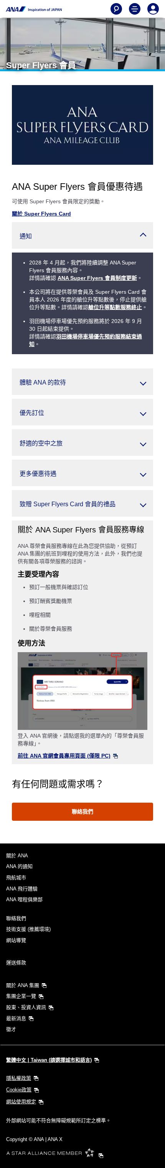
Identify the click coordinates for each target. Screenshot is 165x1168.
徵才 (11, 1029)
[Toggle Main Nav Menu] (134, 9)
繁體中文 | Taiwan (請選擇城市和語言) (49, 1060)
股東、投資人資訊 (26, 1007)
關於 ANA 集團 (22, 985)
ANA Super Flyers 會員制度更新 (97, 278)
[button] (82, 235)
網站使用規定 (21, 1101)
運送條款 (16, 963)
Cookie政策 (18, 1090)
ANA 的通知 (19, 866)
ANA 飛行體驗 (22, 889)
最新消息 (16, 1018)
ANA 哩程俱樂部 (24, 899)
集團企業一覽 (21, 996)
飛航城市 (16, 877)
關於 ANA (17, 855)
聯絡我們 (82, 811)
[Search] (116, 9)
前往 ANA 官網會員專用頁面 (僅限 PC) (64, 756)
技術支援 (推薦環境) (28, 929)
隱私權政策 (18, 1078)
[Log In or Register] (153, 9)
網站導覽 (16, 940)
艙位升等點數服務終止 (115, 307)
